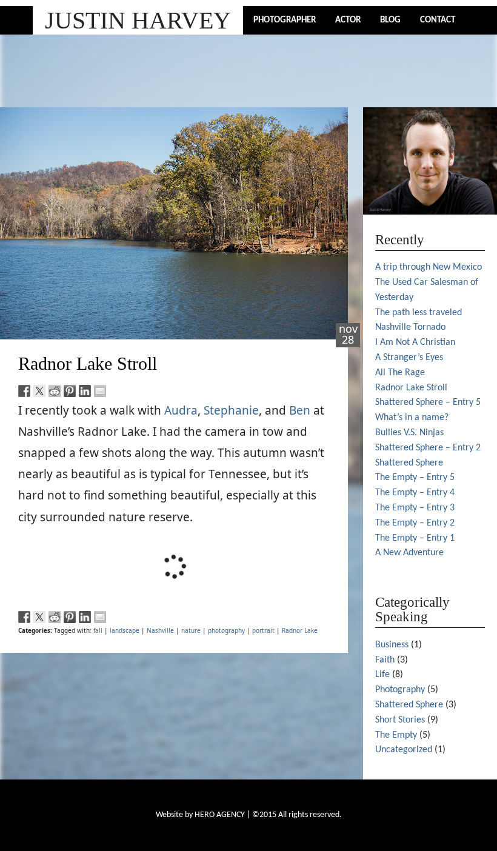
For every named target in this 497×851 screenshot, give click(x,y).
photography (226, 630)
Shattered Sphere (409, 463)
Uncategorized (403, 750)
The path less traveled (418, 313)
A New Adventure (409, 553)
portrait (263, 630)
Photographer (284, 20)
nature (191, 630)
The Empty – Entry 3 (415, 508)
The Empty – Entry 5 (415, 477)
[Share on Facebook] (24, 391)
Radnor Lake (300, 630)
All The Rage (400, 373)
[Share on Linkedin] (85, 391)
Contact (437, 20)
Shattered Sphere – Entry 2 (428, 448)
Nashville (160, 630)
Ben (299, 410)
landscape (124, 630)
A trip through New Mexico (428, 267)
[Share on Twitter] (39, 391)
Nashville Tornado (410, 327)
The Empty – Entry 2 (415, 523)
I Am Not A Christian (415, 342)
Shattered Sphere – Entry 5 (428, 402)
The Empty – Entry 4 (415, 493)
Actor (348, 20)
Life (382, 674)
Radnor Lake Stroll (87, 363)
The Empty (396, 735)
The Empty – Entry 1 (415, 538)
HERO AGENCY (220, 814)
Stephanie (231, 410)
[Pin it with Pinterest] (70, 391)
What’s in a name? (412, 417)
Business (392, 645)
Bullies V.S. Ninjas (409, 433)
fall (97, 630)
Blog (390, 20)
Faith (385, 660)
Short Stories (400, 720)
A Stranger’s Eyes (409, 357)
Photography (400, 690)
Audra (181, 410)
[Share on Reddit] (54, 391)
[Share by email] (100, 391)
